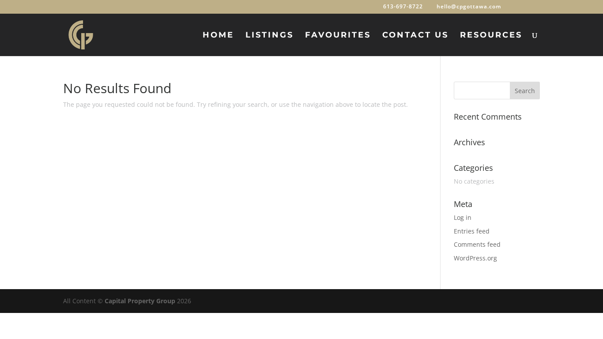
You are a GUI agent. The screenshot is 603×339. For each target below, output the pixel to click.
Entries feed (472, 231)
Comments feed (477, 244)
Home (218, 36)
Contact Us (415, 36)
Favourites (338, 36)
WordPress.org (475, 258)
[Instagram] (535, 6)
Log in (462, 217)
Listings (269, 36)
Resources (491, 36)
